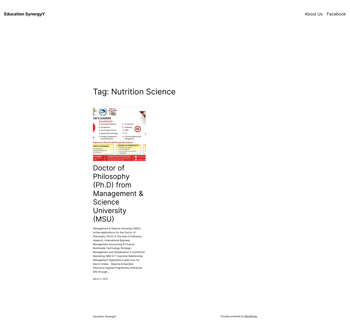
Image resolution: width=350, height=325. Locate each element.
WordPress (251, 316)
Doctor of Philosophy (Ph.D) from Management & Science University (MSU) (118, 193)
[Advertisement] (175, 50)
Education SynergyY (24, 13)
